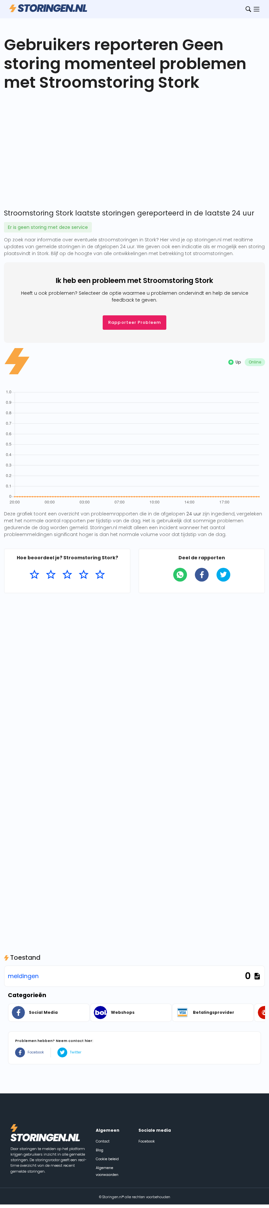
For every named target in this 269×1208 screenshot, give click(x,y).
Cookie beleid (107, 1159)
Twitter (75, 1052)
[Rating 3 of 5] (67, 575)
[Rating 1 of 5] (34, 575)
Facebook (36, 1052)
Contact (103, 1141)
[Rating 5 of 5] (100, 575)
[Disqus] (134, 682)
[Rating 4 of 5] (83, 575)
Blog (99, 1150)
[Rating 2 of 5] (51, 575)
